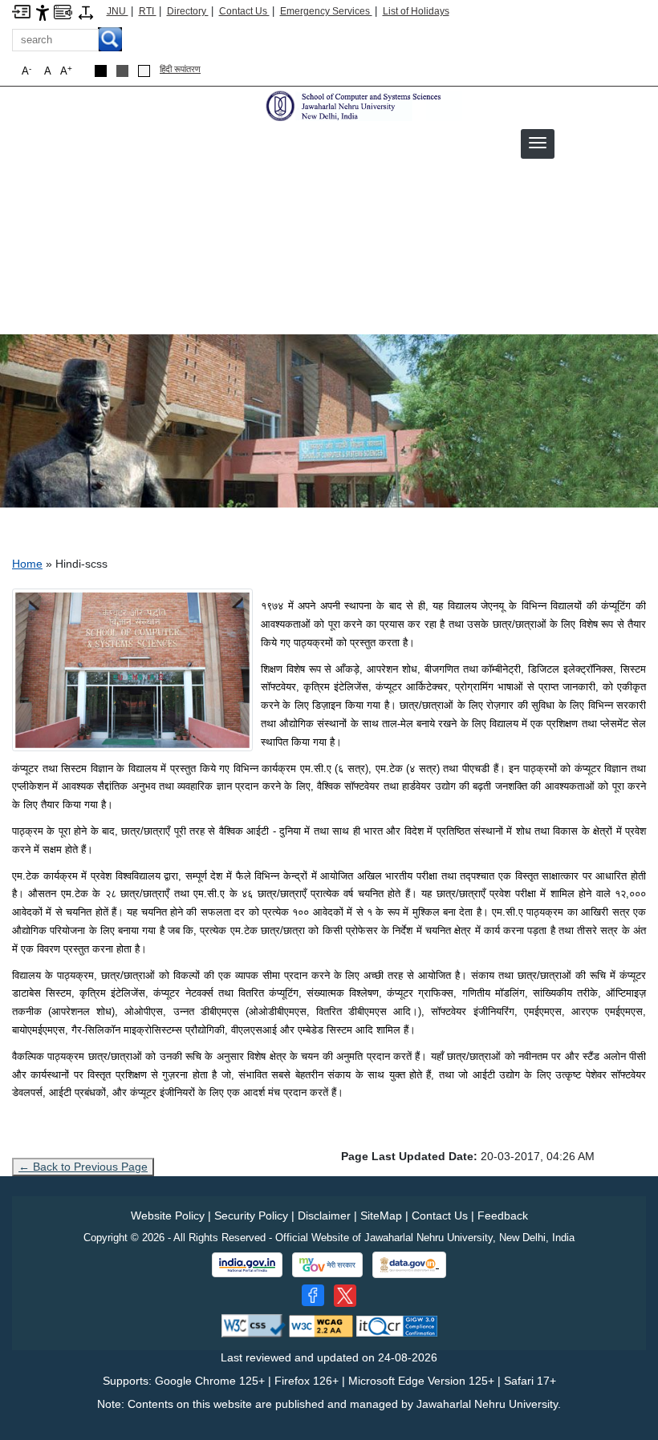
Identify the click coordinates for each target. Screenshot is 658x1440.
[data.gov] (409, 1265)
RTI (147, 11)
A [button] (66, 71)
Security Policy (251, 1215)
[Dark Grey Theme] (122, 71)
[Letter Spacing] (86, 12)
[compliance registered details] (396, 1325)
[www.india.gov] (247, 1265)
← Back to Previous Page (83, 1166)
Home (27, 563)
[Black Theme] (101, 71)
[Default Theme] (144, 71)
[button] (537, 142)
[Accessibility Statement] (42, 12)
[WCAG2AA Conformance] (321, 1325)
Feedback (502, 1215)
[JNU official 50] (345, 1295)
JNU (117, 11)
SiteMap (381, 1215)
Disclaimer (324, 1215)
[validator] (253, 1325)
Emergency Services (326, 11)
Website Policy (168, 1215)
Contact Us (244, 11)
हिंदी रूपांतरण (180, 69)
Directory (188, 11)
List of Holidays (416, 11)
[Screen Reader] (63, 11)
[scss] (362, 105)
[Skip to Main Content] (21, 11)
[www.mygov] (327, 1265)
